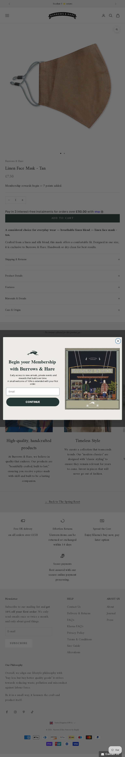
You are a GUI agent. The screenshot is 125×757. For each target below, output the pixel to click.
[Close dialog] (118, 341)
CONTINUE (33, 402)
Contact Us (111, 754)
